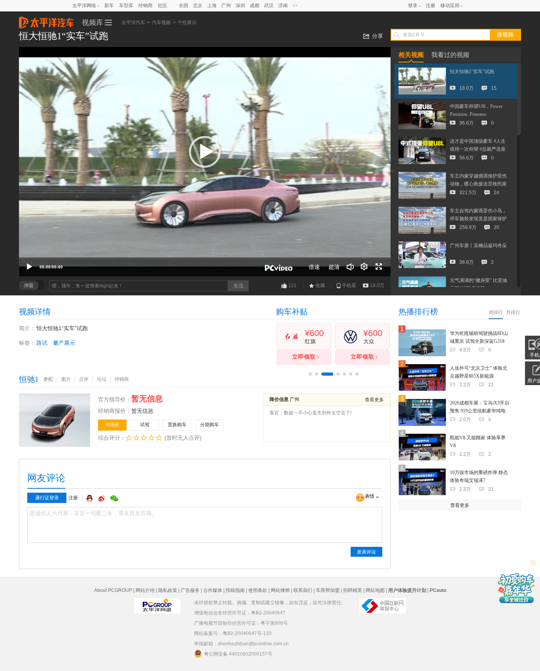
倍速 (314, 267)
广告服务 (190, 590)
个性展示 (186, 22)
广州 (226, 5)
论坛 (101, 379)
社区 (162, 5)
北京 (197, 5)
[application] (205, 161)
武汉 (269, 5)
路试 (41, 343)
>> (295, 5)
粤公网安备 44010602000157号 (238, 654)
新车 (109, 5)
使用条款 (257, 590)
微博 (102, 498)
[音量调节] (350, 267)
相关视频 (411, 54)
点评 (84, 379)
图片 (66, 379)
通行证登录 (47, 498)
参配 (48, 379)
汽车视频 (161, 22)
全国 (183, 5)
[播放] (29, 267)
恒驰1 (29, 379)
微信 (114, 498)
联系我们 (302, 590)
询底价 (112, 424)
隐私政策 (167, 590)
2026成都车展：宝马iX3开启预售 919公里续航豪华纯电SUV (479, 411)
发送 (238, 286)
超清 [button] (334, 267)
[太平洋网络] (157, 602)
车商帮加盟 (328, 590)
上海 (212, 5)
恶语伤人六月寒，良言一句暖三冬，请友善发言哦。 (93, 513)
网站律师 (280, 590)
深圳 (240, 5)
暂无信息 (142, 411)
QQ (90, 498)
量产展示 (64, 343)
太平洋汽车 (46, 20)
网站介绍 (145, 590)
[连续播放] (364, 267)
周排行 (496, 312)
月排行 (513, 312)
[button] (205, 152)
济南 (283, 5)
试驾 (144, 424)
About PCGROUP (113, 590)
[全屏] (379, 267)
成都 (254, 5)
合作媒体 (212, 590)
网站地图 (375, 590)
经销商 (145, 5)
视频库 (92, 22)
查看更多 (374, 400)
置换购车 (177, 424)
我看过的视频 (450, 54)
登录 (412, 5)
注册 (430, 5)
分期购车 (209, 424)
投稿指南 (235, 590)
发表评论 (366, 552)
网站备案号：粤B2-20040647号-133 (233, 633)
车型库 (126, 5)
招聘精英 (352, 590)
